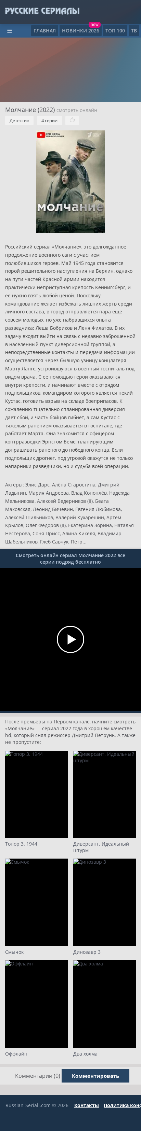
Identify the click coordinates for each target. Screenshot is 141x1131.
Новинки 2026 (80, 30)
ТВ (134, 30)
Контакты (86, 1105)
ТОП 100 (115, 30)
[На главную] (41, 11)
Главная (45, 30)
